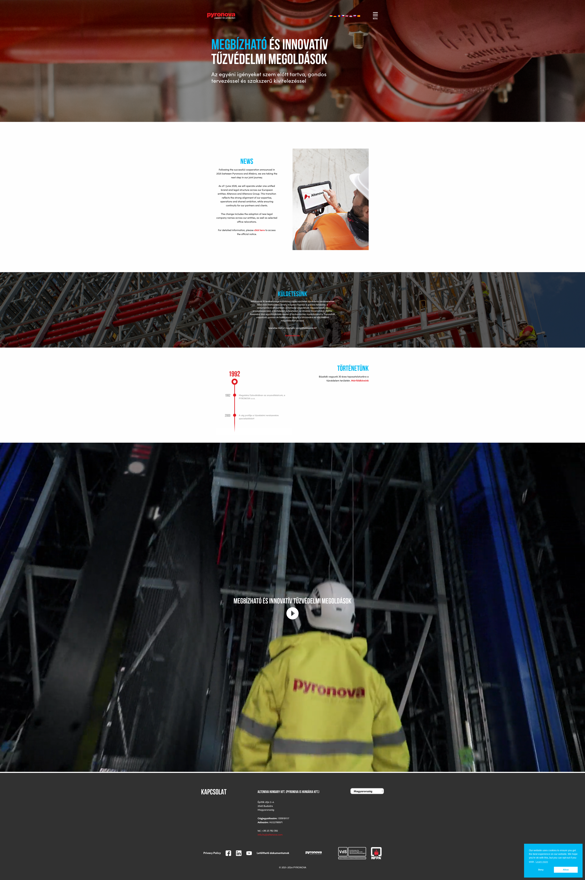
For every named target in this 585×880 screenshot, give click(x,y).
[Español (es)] (358, 16)
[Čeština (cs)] (343, 16)
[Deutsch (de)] (335, 16)
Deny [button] (541, 869)
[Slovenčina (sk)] (354, 16)
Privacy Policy (212, 853)
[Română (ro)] (339, 16)
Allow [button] (566, 869)
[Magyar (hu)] (331, 16)
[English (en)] (347, 16)
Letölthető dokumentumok (273, 853)
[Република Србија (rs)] (350, 16)
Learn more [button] (542, 861)
